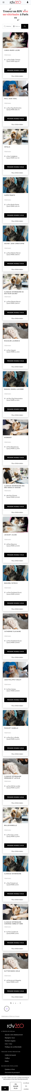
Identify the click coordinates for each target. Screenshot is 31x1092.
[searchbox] (7, 26)
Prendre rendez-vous (15, 70)
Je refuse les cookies (26, 1086)
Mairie (7, 1061)
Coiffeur (7, 1058)
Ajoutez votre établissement (14, 1035)
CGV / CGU (8, 1044)
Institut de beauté (10, 1055)
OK (5, 1088)
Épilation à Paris (10, 1069)
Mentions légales (10, 1041)
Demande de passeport (12, 1072)
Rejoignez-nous (10, 1038)
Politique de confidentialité (13, 1047)
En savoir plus (15, 1086)
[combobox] (7, 26)
